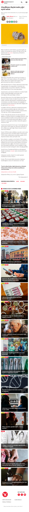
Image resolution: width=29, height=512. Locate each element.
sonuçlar (12, 151)
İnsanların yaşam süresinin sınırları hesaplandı (12, 390)
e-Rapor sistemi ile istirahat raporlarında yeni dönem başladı (13, 446)
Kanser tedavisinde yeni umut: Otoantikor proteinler (14, 242)
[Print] (16, 22)
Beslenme (22, 181)
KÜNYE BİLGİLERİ (6, 499)
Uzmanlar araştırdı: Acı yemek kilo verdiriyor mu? (18, 65)
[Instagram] (25, 495)
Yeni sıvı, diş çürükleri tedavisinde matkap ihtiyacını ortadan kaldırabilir (14, 279)
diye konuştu (11, 105)
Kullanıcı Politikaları (6, 502)
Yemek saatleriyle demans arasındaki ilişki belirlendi (14, 335)
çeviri (17, 181)
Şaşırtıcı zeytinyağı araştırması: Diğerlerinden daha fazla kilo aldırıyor (17, 72)
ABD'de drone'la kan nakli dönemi (11, 261)
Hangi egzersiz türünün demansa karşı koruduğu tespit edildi (13, 205)
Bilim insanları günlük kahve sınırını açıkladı (12, 427)
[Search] (21, 2)
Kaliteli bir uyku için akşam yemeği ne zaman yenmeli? (13, 316)
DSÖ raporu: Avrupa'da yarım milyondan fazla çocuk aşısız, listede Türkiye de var (13, 464)
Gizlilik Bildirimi (18, 499)
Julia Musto (10, 16)
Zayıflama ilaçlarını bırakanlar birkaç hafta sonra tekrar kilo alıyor (19, 59)
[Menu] (26, 2)
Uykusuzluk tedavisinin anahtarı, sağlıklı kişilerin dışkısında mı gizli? (13, 372)
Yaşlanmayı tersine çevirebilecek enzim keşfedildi (13, 353)
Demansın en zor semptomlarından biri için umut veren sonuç (14, 483)
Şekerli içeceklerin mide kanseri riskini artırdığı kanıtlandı (13, 224)
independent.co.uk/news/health (8, 172)
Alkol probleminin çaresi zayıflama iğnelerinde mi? (12, 298)
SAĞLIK (6, 209)
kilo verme (10, 52)
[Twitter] (22, 495)
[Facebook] (19, 495)
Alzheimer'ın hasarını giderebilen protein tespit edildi (14, 409)
